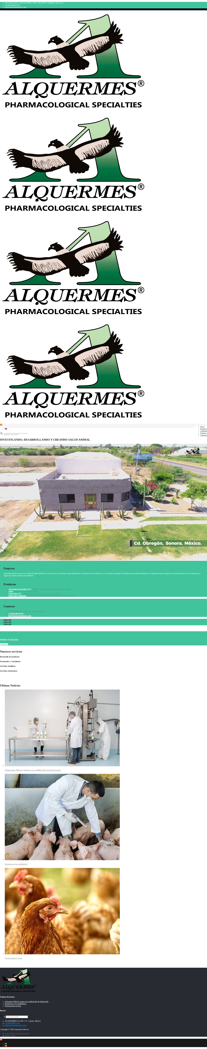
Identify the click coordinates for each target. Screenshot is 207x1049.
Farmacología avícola (13, 958)
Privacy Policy (10, 1036)
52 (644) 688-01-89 (12, 5)
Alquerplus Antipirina (17, 596)
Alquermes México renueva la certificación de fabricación (33, 770)
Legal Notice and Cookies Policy (17, 1033)
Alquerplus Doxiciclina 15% (19, 589)
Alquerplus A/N (14, 594)
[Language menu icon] (1, 425)
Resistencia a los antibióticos (16, 864)
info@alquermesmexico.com (15, 7)
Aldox (10, 591)
